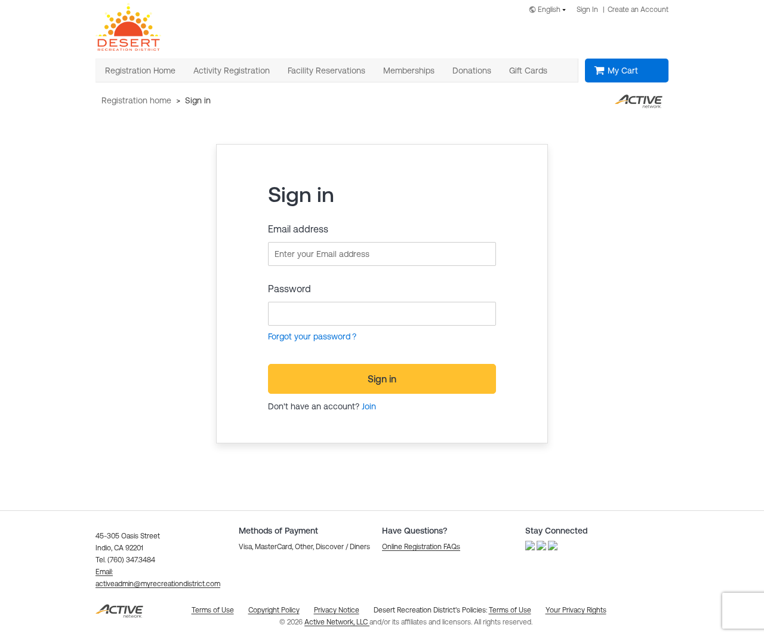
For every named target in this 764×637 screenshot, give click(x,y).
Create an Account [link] (638, 9)
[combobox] (550, 10)
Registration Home (136, 100)
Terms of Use (510, 610)
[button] (421, 547)
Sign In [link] (587, 9)
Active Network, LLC (336, 622)
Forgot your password (309, 336)
